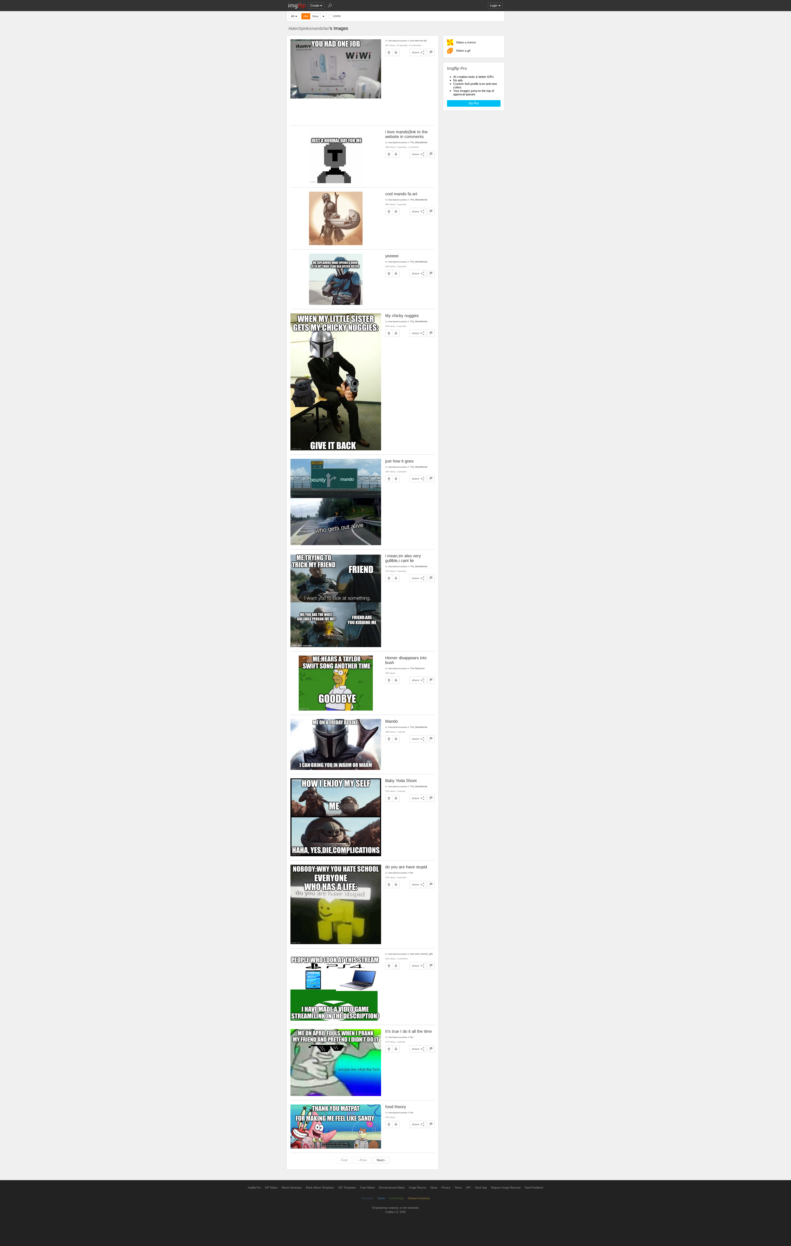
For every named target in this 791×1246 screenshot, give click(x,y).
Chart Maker (367, 1187)
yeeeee (392, 256)
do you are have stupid (406, 867)
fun (411, 872)
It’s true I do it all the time (408, 1031)
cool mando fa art (401, 194)
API (468, 1187)
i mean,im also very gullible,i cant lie (403, 558)
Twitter (381, 1198)
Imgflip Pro (254, 1187)
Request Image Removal (506, 1187)
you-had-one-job (418, 40)
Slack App (481, 1187)
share (415, 52)
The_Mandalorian (418, 142)
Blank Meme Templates (320, 1187)
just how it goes (399, 461)
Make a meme (466, 42)
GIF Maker (271, 1187)
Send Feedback (534, 1187)
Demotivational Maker (392, 1187)
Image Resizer (417, 1187)
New (315, 16)
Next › (381, 1160)
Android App (396, 1198)
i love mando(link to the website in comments (406, 134)
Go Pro (474, 103)
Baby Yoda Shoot (401, 780)
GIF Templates (347, 1187)
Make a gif (463, 50)
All (292, 16)
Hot (305, 16)
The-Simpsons (417, 668)
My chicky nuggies (402, 315)
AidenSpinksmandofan (308, 28)
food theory (395, 1106)
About (433, 1187)
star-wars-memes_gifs (421, 954)
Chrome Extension (419, 1198)
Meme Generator (292, 1187)
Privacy (445, 1187)
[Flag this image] (431, 52)
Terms (458, 1187)
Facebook (367, 1198)
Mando (391, 721)
